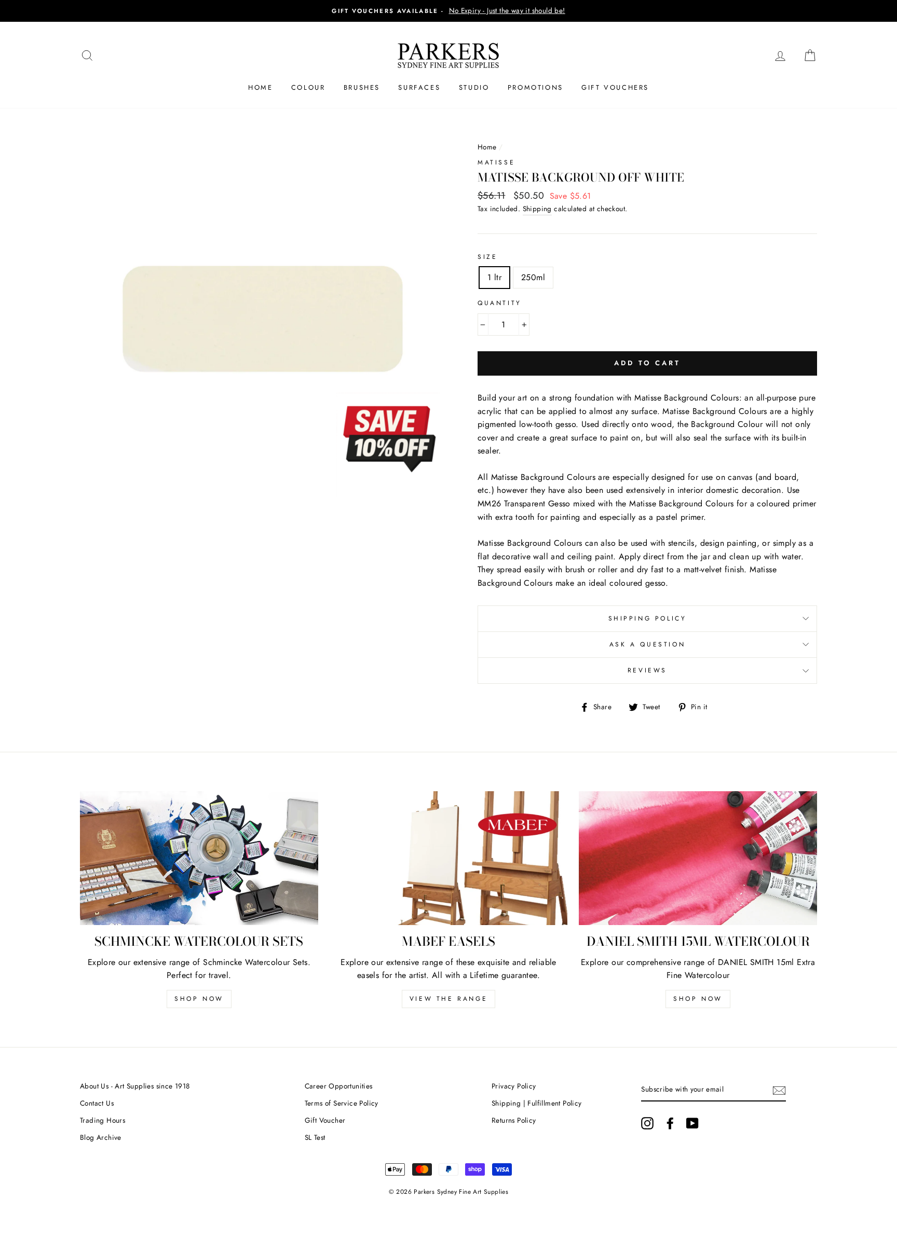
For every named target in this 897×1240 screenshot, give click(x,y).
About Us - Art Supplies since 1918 (135, 1086)
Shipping (537, 208)
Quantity (500, 303)
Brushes (362, 87)
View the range (448, 998)
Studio (474, 87)
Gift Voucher (325, 1120)
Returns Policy (514, 1120)
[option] (448, 11)
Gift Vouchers (615, 87)
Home (260, 87)
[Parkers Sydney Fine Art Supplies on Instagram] (647, 1123)
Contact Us (97, 1103)
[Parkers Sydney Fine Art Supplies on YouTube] (692, 1123)
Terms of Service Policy (341, 1103)
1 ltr (494, 277)
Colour (308, 87)
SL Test (315, 1137)
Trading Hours (102, 1120)
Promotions (535, 87)
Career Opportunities (339, 1086)
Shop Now (199, 998)
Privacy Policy (514, 1086)
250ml (533, 277)
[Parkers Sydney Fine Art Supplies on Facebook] (670, 1123)
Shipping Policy (647, 618)
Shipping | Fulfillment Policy (537, 1103)
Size (487, 256)
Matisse (496, 162)
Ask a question (647, 644)
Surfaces (419, 87)
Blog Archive (100, 1137)
